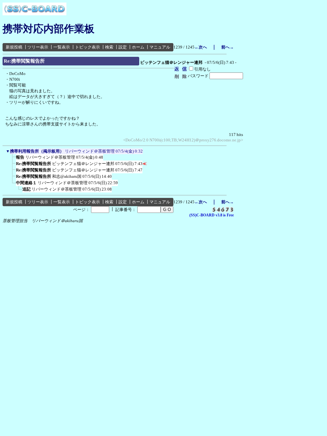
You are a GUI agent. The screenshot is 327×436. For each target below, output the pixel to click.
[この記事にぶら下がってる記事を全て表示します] (13, 159)
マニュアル (159, 47)
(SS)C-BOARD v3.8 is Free (211, 215)
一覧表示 (61, 47)
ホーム (138, 47)
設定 (122, 47)
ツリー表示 (37, 47)
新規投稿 (14, 47)
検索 (109, 47)
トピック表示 (87, 47)
